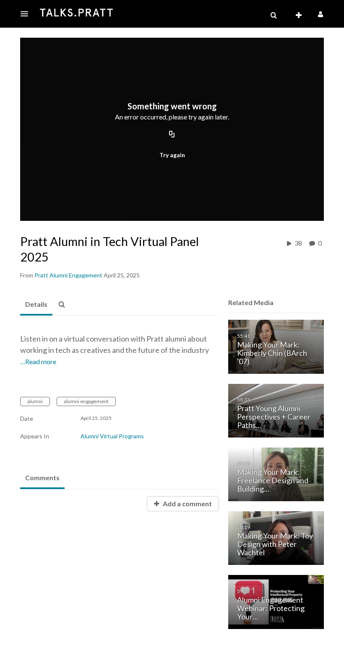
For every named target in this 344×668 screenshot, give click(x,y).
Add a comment (187, 503)
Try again (172, 154)
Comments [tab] (42, 478)
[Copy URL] (172, 135)
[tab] (36, 305)
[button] (27, 14)
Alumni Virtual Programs (112, 436)
